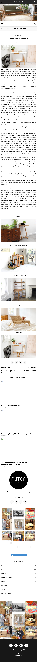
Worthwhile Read (6, 593)
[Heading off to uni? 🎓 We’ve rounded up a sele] (7, 536)
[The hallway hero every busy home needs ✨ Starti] (7, 513)
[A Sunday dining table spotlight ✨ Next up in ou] (30, 536)
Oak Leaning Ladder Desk (18, 275)
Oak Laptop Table (18, 305)
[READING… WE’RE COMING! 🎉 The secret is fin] (30, 547)
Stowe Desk (18, 332)
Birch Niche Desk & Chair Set (18, 245)
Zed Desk (18, 216)
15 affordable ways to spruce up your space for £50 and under (16, 463)
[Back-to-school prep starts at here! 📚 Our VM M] (7, 524)
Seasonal (4, 585)
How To (3, 573)
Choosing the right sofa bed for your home (18, 434)
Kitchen (3, 581)
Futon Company (6, 69)
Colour (3, 565)
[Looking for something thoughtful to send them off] (30, 524)
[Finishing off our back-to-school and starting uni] (30, 513)
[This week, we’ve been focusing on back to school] (18, 524)
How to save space (6, 577)
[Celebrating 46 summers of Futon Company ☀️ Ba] (18, 513)
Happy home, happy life (10, 405)
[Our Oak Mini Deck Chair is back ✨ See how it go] (18, 547)
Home (2, 28)
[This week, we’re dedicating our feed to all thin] (18, 536)
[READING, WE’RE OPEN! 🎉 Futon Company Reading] (7, 547)
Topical (9, 28)
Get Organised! (5, 569)
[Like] (12, 362)
